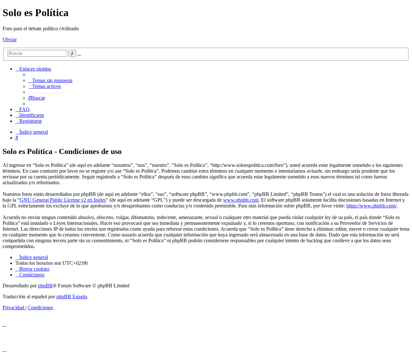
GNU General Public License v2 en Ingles (63, 200)
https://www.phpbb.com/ (371, 205)
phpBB (45, 285)
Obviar (10, 39)
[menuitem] (50, 80)
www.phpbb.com (240, 200)
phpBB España (71, 296)
